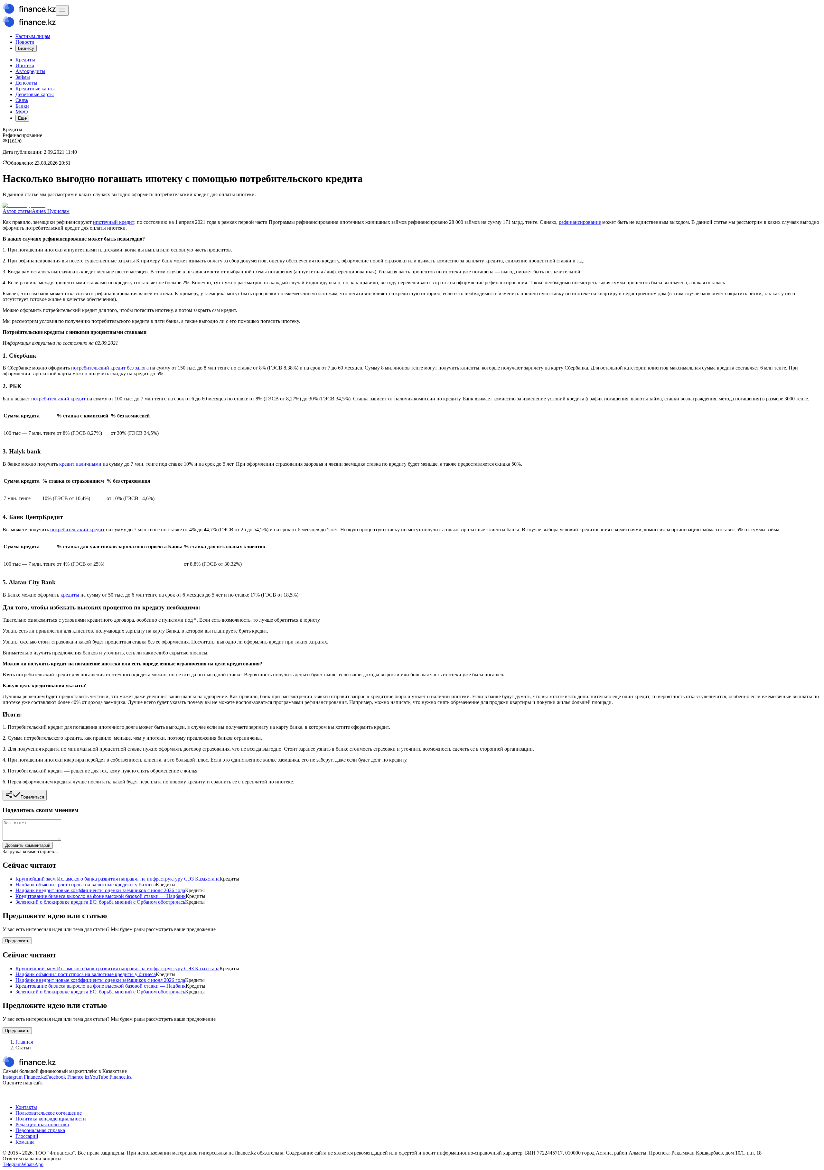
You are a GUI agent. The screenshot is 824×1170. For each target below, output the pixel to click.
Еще (22, 118)
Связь (21, 100)
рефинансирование (580, 222)
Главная (24, 1042)
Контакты (26, 1107)
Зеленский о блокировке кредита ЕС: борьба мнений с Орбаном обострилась (100, 902)
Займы (22, 77)
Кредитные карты (35, 88)
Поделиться (32, 797)
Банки (22, 106)
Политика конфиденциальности (50, 1118)
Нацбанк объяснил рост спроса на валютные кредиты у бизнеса (85, 884)
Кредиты (25, 59)
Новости (24, 42)
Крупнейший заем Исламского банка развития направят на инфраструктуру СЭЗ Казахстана (117, 879)
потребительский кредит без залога (110, 367)
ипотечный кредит (113, 222)
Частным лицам (32, 36)
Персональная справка (40, 1130)
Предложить (17, 940)
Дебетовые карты (34, 94)
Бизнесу (26, 48)
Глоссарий (26, 1136)
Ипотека (24, 65)
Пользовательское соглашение (48, 1113)
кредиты (70, 595)
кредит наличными (80, 464)
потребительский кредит (58, 398)
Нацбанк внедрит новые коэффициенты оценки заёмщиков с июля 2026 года (100, 890)
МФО (21, 111)
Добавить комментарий (27, 845)
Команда (24, 1142)
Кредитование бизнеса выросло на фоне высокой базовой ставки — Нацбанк (100, 896)
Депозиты (26, 83)
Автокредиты (30, 71)
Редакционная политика (42, 1124)
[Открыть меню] (62, 10)
